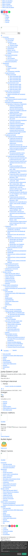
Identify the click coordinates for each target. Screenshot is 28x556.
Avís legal (5, 533)
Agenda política (7, 406)
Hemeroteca (6, 367)
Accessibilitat (6, 534)
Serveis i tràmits (5, 488)
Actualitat (6, 350)
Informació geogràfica (9, 467)
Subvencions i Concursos (9, 485)
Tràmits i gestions (7, 493)
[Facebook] (2, 12)
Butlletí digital (6, 360)
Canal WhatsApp (7, 362)
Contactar (3, 10)
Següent (7, 436)
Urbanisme (6, 482)
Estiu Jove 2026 (7, 354)
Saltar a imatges (6, 4)
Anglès (7, 19)
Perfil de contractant (8, 498)
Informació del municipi (9, 466)
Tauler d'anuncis (7, 477)
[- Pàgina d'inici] (9, 29)
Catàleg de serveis (7, 495)
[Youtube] (4, 12)
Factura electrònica (8, 497)
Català (6, 15)
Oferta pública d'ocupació (9, 408)
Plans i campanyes (7, 475)
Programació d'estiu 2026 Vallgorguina (13, 355)
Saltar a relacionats (7, 5)
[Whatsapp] (9, 12)
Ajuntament (4, 469)
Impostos (5, 500)
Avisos (4, 359)
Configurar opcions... (5, 554)
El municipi (3, 462)
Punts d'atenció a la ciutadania (11, 492)
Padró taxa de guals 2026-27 (10, 490)
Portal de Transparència (9, 503)
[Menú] (1, 35)
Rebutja (19, 554)
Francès (7, 22)
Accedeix (3, 421)
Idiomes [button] (5, 14)
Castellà (7, 17)
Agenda (15, 350)
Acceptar (24, 554)
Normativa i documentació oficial (11, 479)
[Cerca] (19, 33)
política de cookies (14, 551)
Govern (5, 471)
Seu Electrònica (7, 487)
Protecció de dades (8, 531)
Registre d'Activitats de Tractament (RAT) (13, 505)
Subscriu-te (4, 448)
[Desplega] (10, 350)
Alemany (7, 20)
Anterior (3, 436)
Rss (4, 368)
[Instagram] (7, 12)
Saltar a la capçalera (7, 1)
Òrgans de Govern (8, 472)
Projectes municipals (8, 480)
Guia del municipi (7, 464)
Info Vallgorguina (7, 410)
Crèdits (5, 528)
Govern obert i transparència (10, 474)
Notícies (5, 365)
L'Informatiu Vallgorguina (9, 363)
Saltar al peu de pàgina (8, 7)
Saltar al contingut (7, 2)
